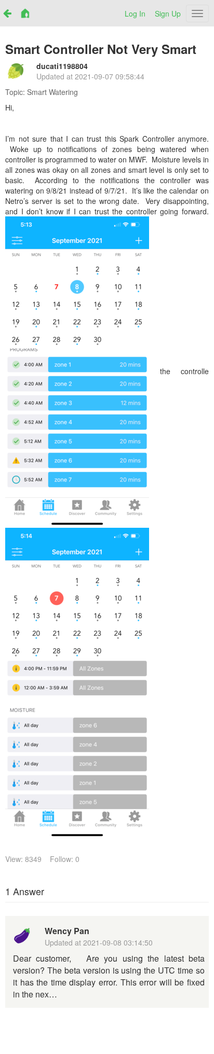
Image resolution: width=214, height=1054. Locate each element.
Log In (135, 13)
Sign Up (168, 13)
